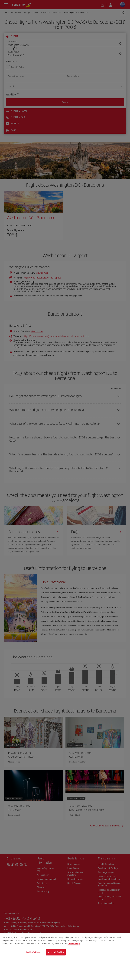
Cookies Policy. (74, 943)
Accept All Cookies (56, 952)
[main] (65, 945)
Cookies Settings (33, 952)
